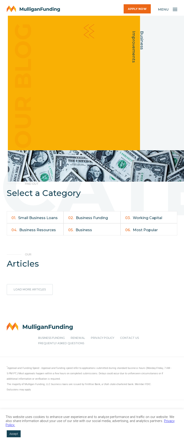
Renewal (78, 338)
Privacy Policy (102, 338)
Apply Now (137, 9)
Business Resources (33, 230)
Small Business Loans (34, 218)
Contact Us (129, 338)
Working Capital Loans (143, 219)
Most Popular (141, 230)
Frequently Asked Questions (61, 343)
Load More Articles (30, 289)
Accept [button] (13, 433)
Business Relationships (80, 231)
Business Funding (88, 218)
